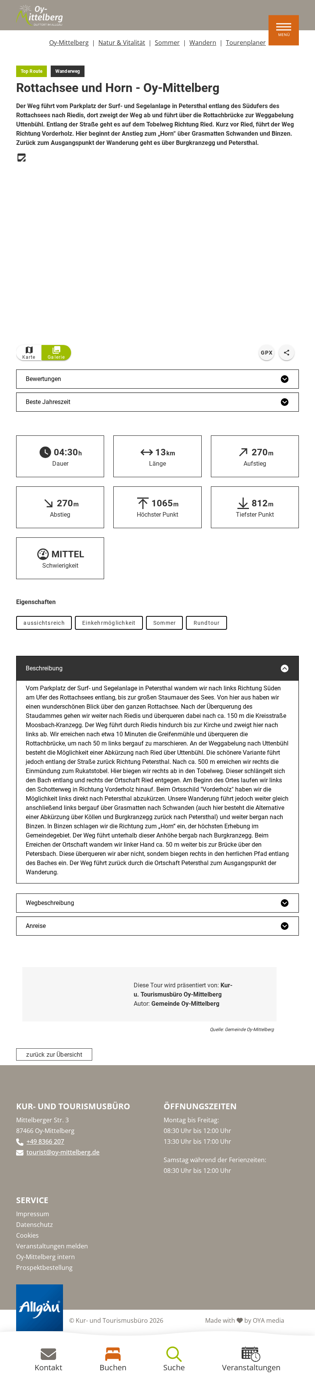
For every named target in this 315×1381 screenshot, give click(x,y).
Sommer (167, 42)
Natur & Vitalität (121, 42)
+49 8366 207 (45, 1141)
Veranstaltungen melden (52, 1246)
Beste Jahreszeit (48, 402)
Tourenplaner (246, 42)
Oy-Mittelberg (69, 42)
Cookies (27, 1235)
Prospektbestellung (44, 1267)
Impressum (32, 1214)
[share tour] (286, 352)
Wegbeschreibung (50, 902)
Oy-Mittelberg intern (45, 1257)
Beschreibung (44, 668)
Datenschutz (34, 1224)
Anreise (36, 925)
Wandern (202, 42)
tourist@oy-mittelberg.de (63, 1152)
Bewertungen (43, 379)
